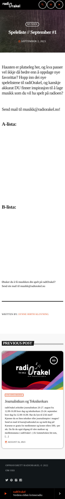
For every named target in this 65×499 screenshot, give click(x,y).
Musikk (32, 24)
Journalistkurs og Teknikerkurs (26, 401)
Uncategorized (14, 395)
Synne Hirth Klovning (33, 314)
